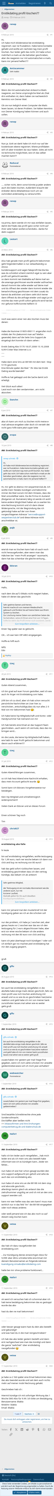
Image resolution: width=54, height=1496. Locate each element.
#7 (51, 410)
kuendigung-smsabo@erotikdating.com (21, 1264)
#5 (51, 211)
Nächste (28, 1414)
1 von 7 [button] (18, 1414)
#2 (51, 79)
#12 (51, 761)
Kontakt (5, 1479)
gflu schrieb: (8, 1037)
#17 (51, 1144)
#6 (51, 250)
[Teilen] (47, 35)
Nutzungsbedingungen (21, 1479)
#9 (51, 538)
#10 (51, 576)
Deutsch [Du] (9, 1475)
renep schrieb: (9, 458)
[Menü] (4, 3)
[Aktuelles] (45, 3)
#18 (51, 1235)
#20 (51, 1366)
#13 (51, 839)
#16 (51, 1083)
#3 (51, 132)
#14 (51, 977)
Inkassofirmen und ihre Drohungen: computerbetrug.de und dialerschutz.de (21, 1125)
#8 (51, 445)
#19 (51, 1288)
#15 (51, 1024)
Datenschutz (38, 1479)
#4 (51, 173)
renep (6, 17)
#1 (51, 35)
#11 (51, 674)
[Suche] (50, 3)
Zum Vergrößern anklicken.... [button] (27, 624)
